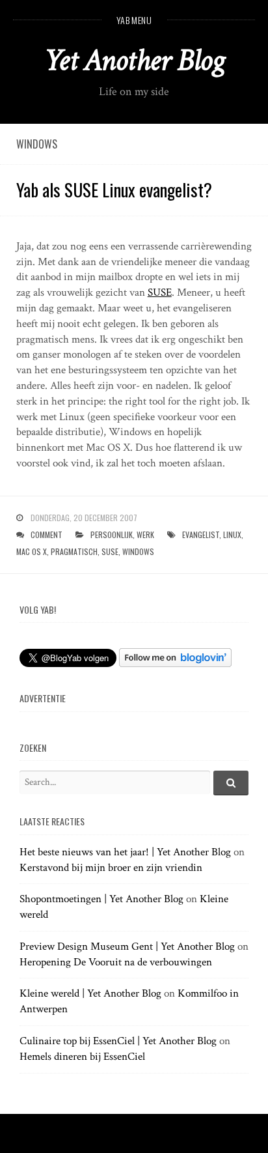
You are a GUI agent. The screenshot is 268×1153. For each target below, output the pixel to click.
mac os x (31, 551)
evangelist (200, 534)
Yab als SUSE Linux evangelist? (114, 190)
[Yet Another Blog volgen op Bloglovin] (175, 664)
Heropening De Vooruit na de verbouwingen (116, 962)
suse (109, 551)
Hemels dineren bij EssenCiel (82, 1056)
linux (232, 534)
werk (145, 534)
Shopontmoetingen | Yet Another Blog (101, 899)
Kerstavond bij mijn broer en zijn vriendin (111, 868)
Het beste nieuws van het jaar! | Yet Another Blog (125, 852)
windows (138, 551)
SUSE (160, 292)
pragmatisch (74, 551)
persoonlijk (111, 534)
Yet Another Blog (134, 60)
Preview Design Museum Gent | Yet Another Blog (127, 946)
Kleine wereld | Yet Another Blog (90, 993)
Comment (46, 534)
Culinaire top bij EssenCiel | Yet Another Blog (118, 1041)
